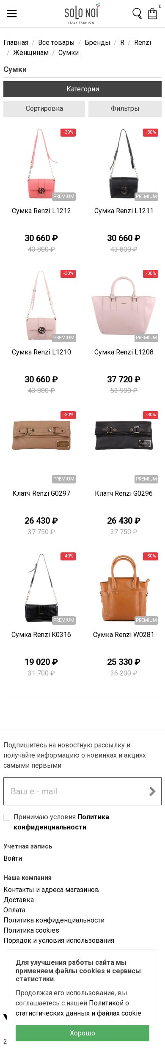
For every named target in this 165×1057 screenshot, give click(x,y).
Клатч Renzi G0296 (124, 493)
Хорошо (82, 1033)
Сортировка (44, 108)
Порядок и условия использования (58, 940)
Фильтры (125, 108)
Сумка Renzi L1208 (124, 352)
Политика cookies (31, 930)
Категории (82, 89)
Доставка (18, 900)
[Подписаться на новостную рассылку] (152, 791)
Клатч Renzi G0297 (41, 493)
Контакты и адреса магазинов (51, 890)
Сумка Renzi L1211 (124, 211)
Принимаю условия (61, 822)
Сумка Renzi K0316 (41, 635)
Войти (12, 858)
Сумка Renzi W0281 (123, 635)
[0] (152, 13)
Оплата (14, 910)
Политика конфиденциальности (53, 920)
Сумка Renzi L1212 (41, 211)
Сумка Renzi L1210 (41, 352)
